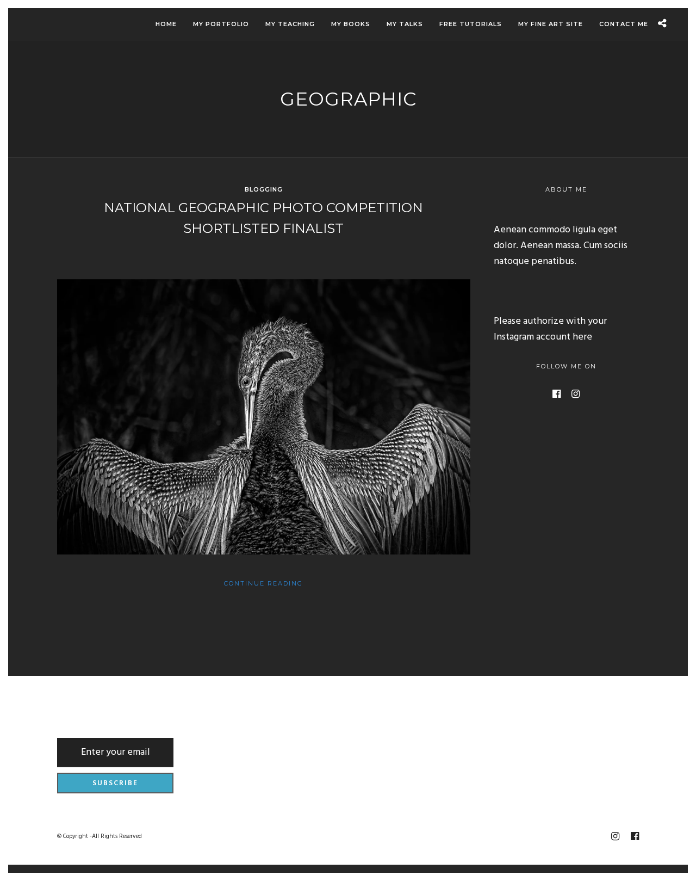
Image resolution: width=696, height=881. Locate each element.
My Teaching (290, 24)
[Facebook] (556, 394)
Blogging (264, 189)
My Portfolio (221, 24)
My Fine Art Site (550, 24)
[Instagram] (575, 394)
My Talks (405, 24)
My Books (350, 24)
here (582, 337)
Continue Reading (263, 583)
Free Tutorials (470, 24)
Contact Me (623, 24)
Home (166, 24)
